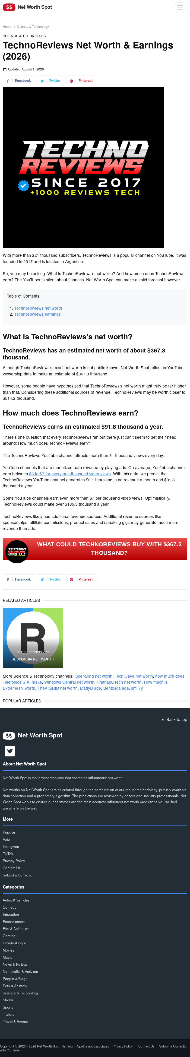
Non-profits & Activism (20, 971)
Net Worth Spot (34, 6)
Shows (8, 999)
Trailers (8, 1014)
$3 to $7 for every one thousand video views (70, 473)
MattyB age (90, 688)
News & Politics (15, 964)
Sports (8, 1006)
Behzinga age (116, 688)
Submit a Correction (19, 874)
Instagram (11, 846)
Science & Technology (33, 26)
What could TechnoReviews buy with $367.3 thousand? (109, 548)
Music (7, 957)
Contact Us (12, 867)
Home (7, 26)
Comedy (9, 907)
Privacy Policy (14, 860)
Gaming (9, 935)
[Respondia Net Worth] (33, 638)
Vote (6, 839)
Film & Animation (16, 928)
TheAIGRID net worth (58, 688)
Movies (8, 949)
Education (11, 914)
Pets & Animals (15, 985)
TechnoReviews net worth (38, 308)
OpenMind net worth (93, 676)
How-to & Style (14, 942)
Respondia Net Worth (33, 659)
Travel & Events (15, 1021)
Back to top (176, 719)
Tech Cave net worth (134, 676)
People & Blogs (15, 978)
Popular (9, 832)
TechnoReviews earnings (37, 314)
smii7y (137, 688)
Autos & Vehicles (16, 899)
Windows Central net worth (69, 682)
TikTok (8, 853)
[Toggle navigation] (180, 7)
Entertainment (14, 921)
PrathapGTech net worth (119, 682)
